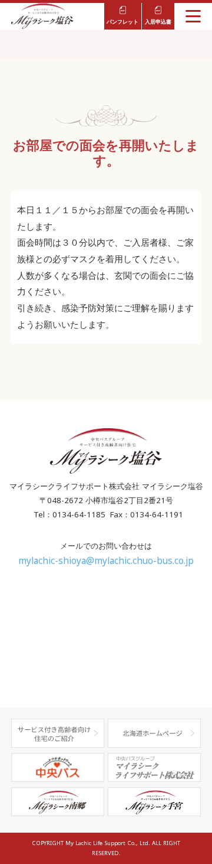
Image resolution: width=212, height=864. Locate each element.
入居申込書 (158, 21)
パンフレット (122, 21)
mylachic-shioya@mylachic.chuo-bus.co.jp (106, 561)
